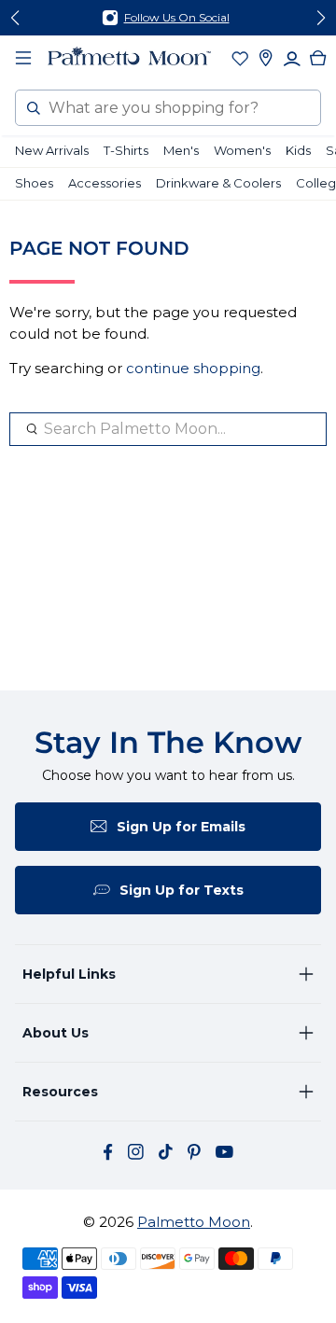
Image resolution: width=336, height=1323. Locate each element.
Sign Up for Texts (181, 890)
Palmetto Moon (193, 1222)
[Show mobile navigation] (23, 58)
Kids (298, 150)
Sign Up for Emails (181, 826)
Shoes (34, 182)
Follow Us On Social (177, 17)
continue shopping (193, 368)
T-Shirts (126, 150)
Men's (181, 150)
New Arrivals (52, 150)
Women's (242, 150)
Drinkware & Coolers (218, 182)
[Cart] (318, 57)
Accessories (104, 182)
